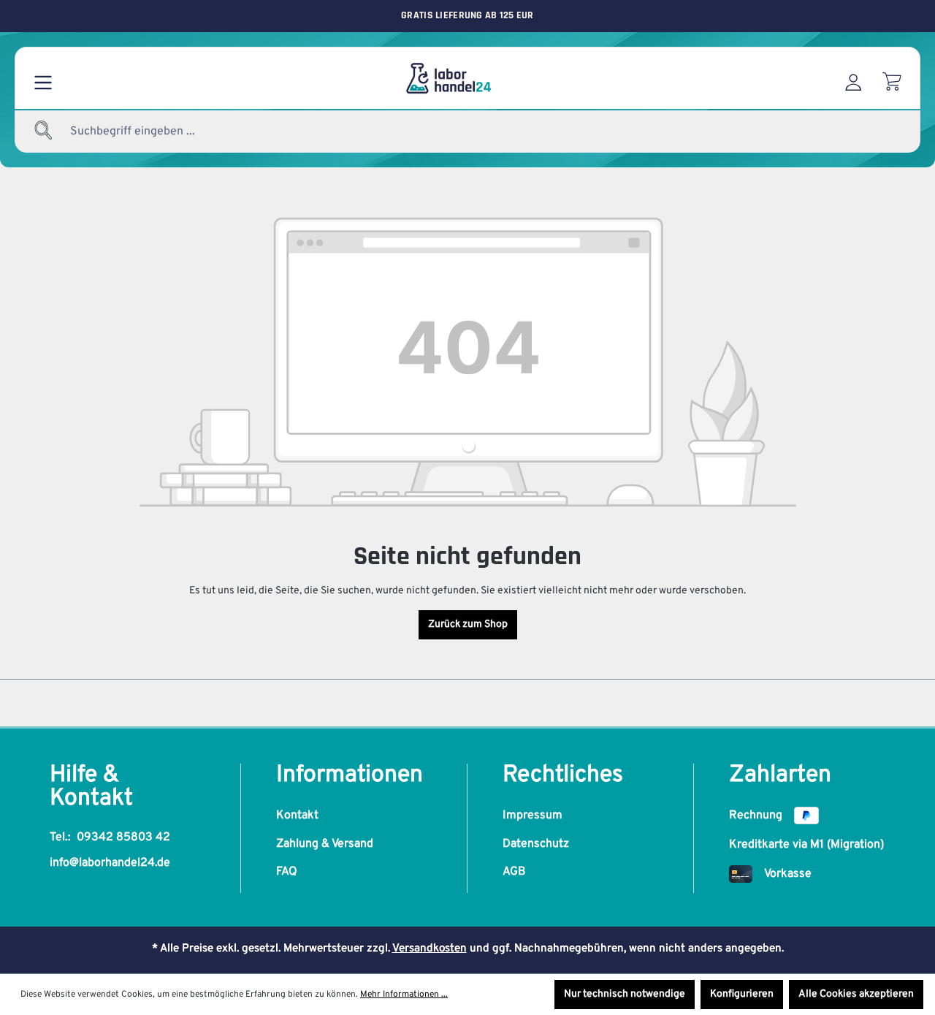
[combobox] (168, 131)
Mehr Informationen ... (404, 994)
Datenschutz (536, 844)
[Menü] (43, 78)
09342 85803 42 (123, 837)
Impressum (532, 815)
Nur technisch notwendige (624, 994)
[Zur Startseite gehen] (448, 78)
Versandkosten (429, 949)
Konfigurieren (742, 994)
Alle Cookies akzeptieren (856, 994)
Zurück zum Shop (468, 624)
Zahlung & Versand (324, 844)
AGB (514, 871)
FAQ (286, 871)
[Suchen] (43, 131)
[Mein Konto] (853, 78)
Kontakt (297, 815)
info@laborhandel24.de (110, 863)
